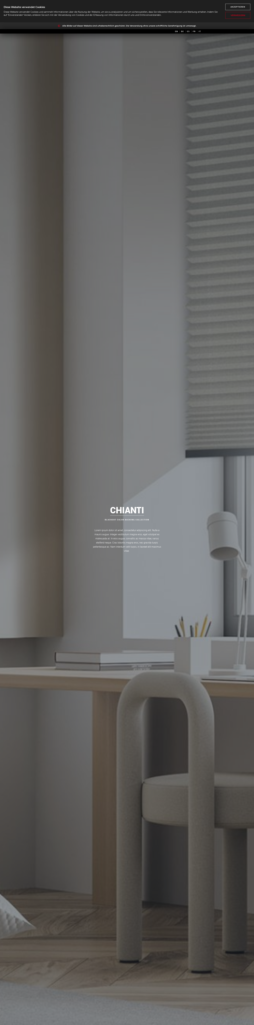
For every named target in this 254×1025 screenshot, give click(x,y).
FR (194, 31)
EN (176, 31)
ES (188, 31)
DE (182, 31)
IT (200, 31)
